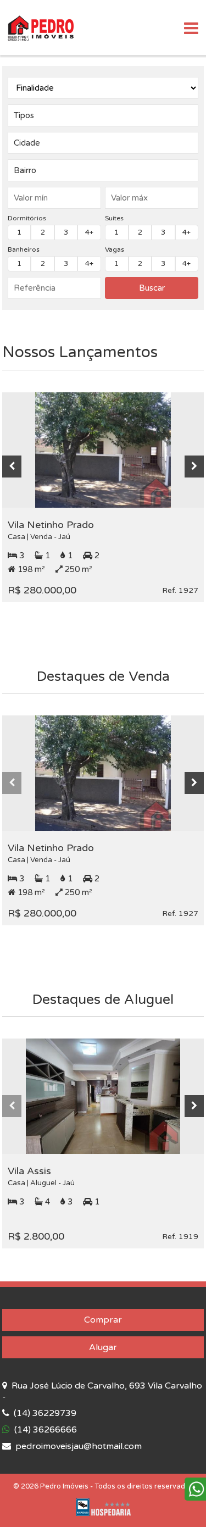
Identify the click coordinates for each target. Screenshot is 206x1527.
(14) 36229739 (44, 1413)
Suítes (114, 218)
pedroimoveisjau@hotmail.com (77, 1446)
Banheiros (24, 249)
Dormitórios (27, 218)
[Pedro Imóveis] (41, 27)
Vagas (114, 249)
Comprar (103, 1319)
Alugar (103, 1347)
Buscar (152, 288)
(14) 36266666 (44, 1429)
